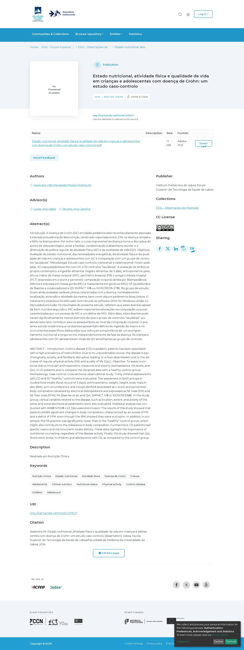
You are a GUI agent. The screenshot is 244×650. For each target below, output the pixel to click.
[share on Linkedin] (176, 248)
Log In (202, 14)
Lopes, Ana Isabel (45, 209)
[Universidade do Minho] (78, 624)
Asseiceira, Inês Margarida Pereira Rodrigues (62, 185)
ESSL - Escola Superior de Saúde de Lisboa (58, 47)
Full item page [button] (110, 553)
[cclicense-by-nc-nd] (165, 226)
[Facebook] (176, 585)
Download (203, 145)
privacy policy (220, 634)
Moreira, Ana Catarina (76, 209)
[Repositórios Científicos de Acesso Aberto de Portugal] (38, 587)
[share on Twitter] (167, 248)
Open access (139, 97)
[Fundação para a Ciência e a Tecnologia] (49, 624)
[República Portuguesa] (145, 623)
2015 (97, 97)
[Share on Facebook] (159, 248)
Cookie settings (134, 643)
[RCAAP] (206, 585)
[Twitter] (186, 585)
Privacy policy (154, 643)
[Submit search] (180, 14)
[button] (189, 14)
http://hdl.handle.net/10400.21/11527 (113, 115)
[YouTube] (196, 585)
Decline (218, 641)
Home (34, 47)
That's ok (231, 641)
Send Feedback (44, 157)
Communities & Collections (50, 34)
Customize (183, 641)
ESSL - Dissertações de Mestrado (94, 47)
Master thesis (113, 97)
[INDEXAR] (56, 587)
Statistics (135, 34)
